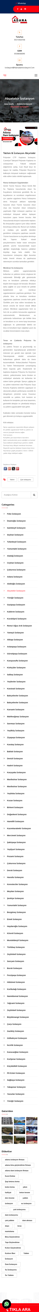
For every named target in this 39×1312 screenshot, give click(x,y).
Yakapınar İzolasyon (16, 1087)
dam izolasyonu (11, 1215)
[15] (7, 1134)
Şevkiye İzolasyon (15, 898)
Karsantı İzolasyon (15, 709)
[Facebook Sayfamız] (17, 9)
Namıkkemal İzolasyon (17, 996)
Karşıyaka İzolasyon (16, 772)
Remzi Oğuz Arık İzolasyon (19, 626)
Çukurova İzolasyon (16, 570)
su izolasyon (26, 1203)
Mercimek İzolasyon (16, 835)
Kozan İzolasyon (14, 800)
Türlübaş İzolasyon (16, 947)
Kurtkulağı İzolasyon (16, 989)
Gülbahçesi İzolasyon (17, 1038)
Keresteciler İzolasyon (17, 884)
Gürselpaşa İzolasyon (17, 654)
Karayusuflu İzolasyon (17, 661)
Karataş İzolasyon (15, 744)
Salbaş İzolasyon (15, 675)
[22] (31, 1134)
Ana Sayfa (9, 104)
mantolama (9, 1231)
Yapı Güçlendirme (12, 1242)
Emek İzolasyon (14, 919)
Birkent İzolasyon (15, 807)
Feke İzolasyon (14, 514)
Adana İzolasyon (24, 104)
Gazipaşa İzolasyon (16, 605)
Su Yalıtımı (9, 1275)
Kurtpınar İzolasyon (16, 1059)
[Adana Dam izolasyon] (7, 1121)
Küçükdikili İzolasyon (17, 1066)
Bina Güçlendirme (12, 1237)
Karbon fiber (10, 1253)
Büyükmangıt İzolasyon (18, 1017)
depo (7, 1226)
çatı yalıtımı (9, 1220)
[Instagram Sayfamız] (25, 9)
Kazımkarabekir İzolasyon (19, 828)
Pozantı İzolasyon (15, 856)
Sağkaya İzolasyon (15, 1080)
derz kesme (9, 1198)
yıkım (25, 1187)
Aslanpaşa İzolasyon (16, 647)
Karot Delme (10, 1176)
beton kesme (24, 1192)
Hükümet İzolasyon (16, 982)
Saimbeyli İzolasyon (16, 528)
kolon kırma (10, 1187)
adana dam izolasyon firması (16, 1171)
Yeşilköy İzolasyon (15, 731)
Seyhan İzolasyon (15, 535)
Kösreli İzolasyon (15, 933)
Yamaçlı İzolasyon (15, 633)
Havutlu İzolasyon (15, 877)
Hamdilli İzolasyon (15, 821)
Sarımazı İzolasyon (15, 724)
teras (19, 1226)
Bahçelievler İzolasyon (17, 696)
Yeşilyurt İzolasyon (16, 849)
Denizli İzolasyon (15, 758)
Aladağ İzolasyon (15, 556)
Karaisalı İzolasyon (16, 689)
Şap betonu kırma (12, 1181)
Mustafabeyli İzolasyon (17, 940)
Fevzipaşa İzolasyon (16, 975)
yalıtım (12, 479)
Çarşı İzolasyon (14, 1024)
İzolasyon (9, 1259)
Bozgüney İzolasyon (16, 912)
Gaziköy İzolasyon (15, 1031)
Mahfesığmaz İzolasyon (18, 716)
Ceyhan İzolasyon (15, 563)
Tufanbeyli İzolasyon (16, 542)
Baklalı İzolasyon (15, 751)
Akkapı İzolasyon (15, 640)
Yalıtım (26, 1253)
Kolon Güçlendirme (13, 1248)
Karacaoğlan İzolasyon (17, 1052)
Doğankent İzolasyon (17, 814)
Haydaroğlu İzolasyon (17, 926)
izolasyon (9, 1203)
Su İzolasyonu (11, 1270)
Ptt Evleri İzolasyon (16, 1073)
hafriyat (8, 1192)
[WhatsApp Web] (6, 1304)
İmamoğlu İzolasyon (16, 521)
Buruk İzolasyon (14, 968)
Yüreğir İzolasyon (15, 598)
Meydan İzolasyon (15, 891)
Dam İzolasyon (11, 1264)
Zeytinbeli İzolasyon (16, 954)
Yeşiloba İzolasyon (15, 793)
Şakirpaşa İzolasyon (16, 842)
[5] (31, 1143)
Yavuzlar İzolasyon (15, 1094)
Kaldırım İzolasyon (15, 612)
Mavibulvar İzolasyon (17, 779)
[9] (19, 1143)
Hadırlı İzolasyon (15, 765)
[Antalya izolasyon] (19, 1124)
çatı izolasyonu (25, 479)
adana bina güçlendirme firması (18, 1165)
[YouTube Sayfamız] (21, 9)
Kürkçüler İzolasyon (16, 668)
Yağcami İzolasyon (15, 1003)
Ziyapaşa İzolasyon (16, 737)
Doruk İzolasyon (14, 870)
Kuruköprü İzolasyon (16, 619)
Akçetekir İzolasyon (16, 591)
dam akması (27, 1220)
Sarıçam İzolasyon (15, 961)
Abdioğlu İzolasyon (16, 584)
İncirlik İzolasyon (15, 1045)
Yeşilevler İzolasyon (16, 682)
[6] (7, 1143)
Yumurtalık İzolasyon (16, 549)
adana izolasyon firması (14, 1160)
